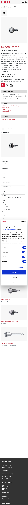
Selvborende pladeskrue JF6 (9, 321)
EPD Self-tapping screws (8, 110)
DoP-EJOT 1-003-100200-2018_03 (11, 106)
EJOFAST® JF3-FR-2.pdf (8, 119)
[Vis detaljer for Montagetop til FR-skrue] (14, 334)
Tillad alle (14, 272)
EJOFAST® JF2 (5, 300)
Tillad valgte (14, 277)
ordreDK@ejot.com (7, 467)
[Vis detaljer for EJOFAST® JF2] (14, 291)
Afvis (14, 282)
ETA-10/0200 (5, 112)
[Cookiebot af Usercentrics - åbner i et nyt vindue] (20, 222)
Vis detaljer (20, 267)
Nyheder (4, 496)
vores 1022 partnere (10, 229)
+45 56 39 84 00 (6, 465)
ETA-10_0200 (5, 108)
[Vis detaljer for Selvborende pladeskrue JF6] (14, 312)
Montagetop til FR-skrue (8, 343)
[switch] (24, 252)
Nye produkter (6, 499)
